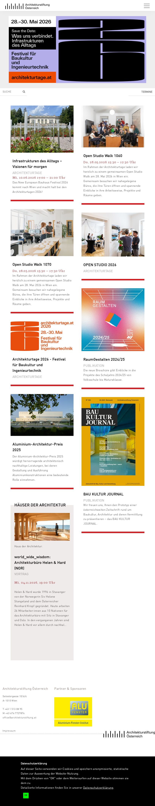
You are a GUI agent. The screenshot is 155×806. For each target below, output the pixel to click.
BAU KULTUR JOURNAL (103, 494)
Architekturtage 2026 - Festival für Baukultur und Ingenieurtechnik (39, 365)
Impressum (9, 731)
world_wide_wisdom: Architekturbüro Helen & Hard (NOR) (40, 562)
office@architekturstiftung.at (19, 717)
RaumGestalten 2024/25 (104, 360)
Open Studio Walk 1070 (31, 265)
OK (25, 795)
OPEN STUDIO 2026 (99, 265)
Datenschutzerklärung (98, 788)
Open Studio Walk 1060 (102, 156)
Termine (146, 92)
